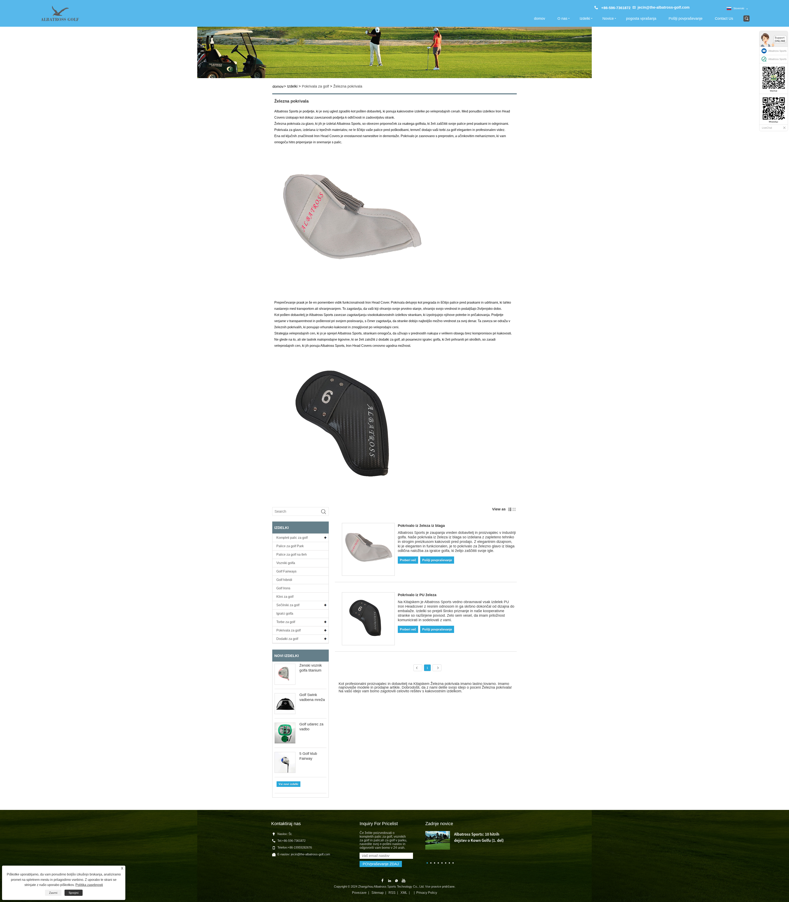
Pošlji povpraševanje (685, 18)
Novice (608, 18)
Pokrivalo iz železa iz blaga (421, 526)
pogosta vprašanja (641, 18)
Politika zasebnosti (89, 885)
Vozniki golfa (285, 563)
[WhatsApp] (396, 880)
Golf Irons (283, 588)
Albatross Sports (777, 51)
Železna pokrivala (347, 86)
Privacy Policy (426, 892)
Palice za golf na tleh (291, 554)
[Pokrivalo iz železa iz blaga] (368, 550)
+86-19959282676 (300, 847)
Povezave (359, 892)
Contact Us (724, 18)
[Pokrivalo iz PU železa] (368, 619)
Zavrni (53, 892)
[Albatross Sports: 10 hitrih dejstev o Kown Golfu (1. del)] (437, 840)
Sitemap (377, 892)
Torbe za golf (285, 622)
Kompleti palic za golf (292, 537)
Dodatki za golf (287, 639)
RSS (392, 892)
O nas (562, 18)
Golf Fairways (286, 571)
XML (403, 892)
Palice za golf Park (290, 546)
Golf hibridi (284, 580)
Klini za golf (284, 596)
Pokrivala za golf (315, 86)
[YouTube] (403, 880)
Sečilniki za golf (287, 605)
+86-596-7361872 (294, 840)
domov (539, 18)
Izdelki (585, 18)
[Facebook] (382, 880)
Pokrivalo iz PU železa (417, 595)
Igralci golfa (284, 613)
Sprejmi (73, 892)
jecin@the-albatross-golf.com (664, 7)
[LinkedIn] (389, 880)
